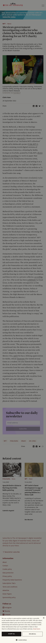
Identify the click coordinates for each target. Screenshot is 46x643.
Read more (36, 629)
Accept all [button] (11, 634)
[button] (22, 640)
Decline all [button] (32, 634)
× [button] (43, 618)
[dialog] (23, 629)
